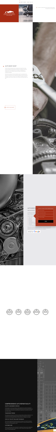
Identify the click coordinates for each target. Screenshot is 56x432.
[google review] (34, 231)
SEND (46, 221)
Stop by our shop (10, 107)
